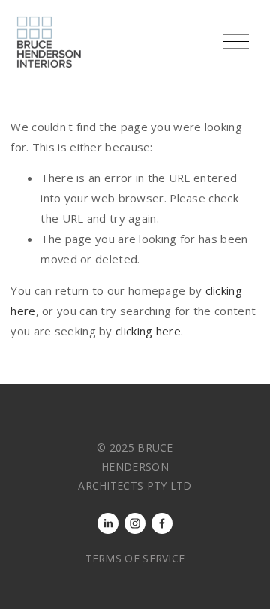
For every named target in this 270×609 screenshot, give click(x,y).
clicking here (148, 330)
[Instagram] (135, 523)
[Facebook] (162, 523)
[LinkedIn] (108, 523)
